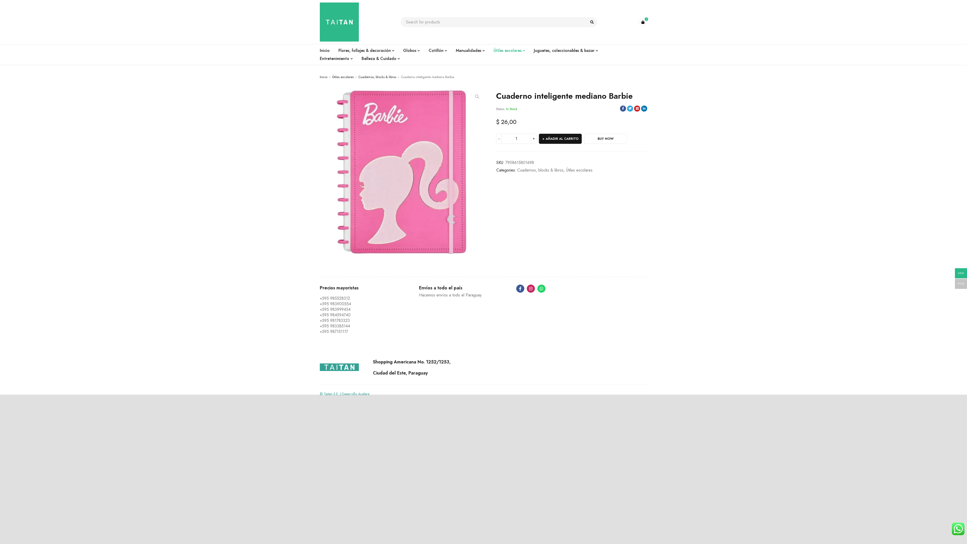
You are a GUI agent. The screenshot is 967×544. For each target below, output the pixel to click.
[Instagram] (531, 289)
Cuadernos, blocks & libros (377, 77)
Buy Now (606, 138)
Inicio (323, 77)
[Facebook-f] (520, 289)
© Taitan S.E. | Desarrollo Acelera (344, 393)
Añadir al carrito (562, 138)
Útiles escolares (343, 77)
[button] (477, 96)
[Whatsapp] (541, 289)
